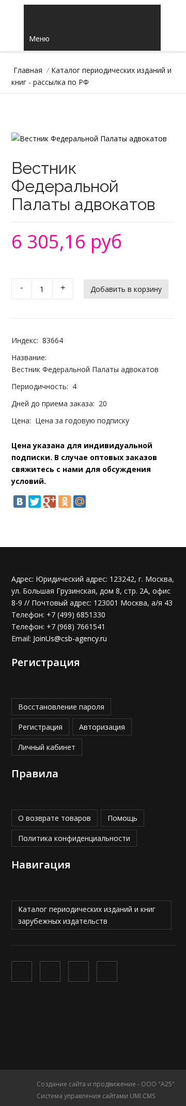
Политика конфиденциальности (74, 838)
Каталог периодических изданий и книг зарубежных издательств (87, 915)
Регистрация (40, 727)
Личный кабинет (46, 747)
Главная (27, 70)
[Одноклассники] (64, 501)
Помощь (122, 818)
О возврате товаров (54, 818)
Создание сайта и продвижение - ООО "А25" (106, 1084)
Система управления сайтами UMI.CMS (96, 1096)
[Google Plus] (49, 501)
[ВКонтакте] (19, 501)
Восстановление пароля (61, 707)
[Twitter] (34, 501)
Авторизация (102, 727)
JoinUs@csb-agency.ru (70, 638)
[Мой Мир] (79, 501)
